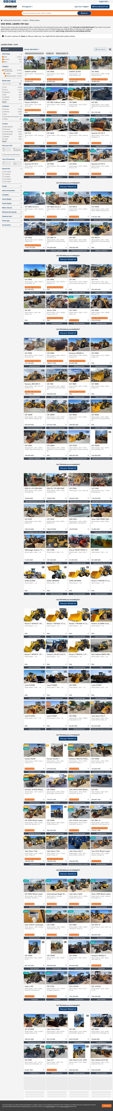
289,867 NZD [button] (95, 799)
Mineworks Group (57, 563)
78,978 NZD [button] (73, 529)
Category (5, 66)
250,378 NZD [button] (95, 1070)
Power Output (6, 203)
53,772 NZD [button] (51, 1039)
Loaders (25, 20)
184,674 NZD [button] (29, 1039)
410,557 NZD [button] (95, 217)
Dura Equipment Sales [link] (34, 698)
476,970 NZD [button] (95, 320)
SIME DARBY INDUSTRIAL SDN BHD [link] (101, 458)
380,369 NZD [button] (73, 455)
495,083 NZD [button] (51, 394)
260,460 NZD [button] (51, 965)
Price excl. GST (7, 145)
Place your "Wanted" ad (68, 187)
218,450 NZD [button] (51, 769)
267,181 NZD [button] (29, 965)
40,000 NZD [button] (95, 81)
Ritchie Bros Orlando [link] (34, 907)
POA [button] (26, 112)
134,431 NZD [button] (51, 799)
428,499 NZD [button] (73, 861)
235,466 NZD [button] (95, 289)
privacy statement (64, 1106)
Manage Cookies (50, 1106)
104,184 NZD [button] (73, 996)
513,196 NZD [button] (29, 363)
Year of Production (8, 159)
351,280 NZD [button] (95, 560)
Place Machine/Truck (101, 7)
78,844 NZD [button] (29, 498)
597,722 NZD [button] (95, 112)
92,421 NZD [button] (29, 1070)
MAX (14, 148)
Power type (6, 220)
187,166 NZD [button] (51, 560)
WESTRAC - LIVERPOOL (101, 115)
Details (4, 186)
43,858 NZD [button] (95, 1039)
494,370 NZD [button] (73, 1039)
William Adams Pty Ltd (35, 323)
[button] (12, 49)
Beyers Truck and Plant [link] (35, 594)
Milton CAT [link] (57, 772)
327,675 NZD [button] (95, 726)
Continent (5, 106)
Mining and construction (12, 20)
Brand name (6, 80)
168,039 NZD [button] (29, 861)
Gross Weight (6, 199)
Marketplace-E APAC (34, 84)
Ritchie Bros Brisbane (56, 115)
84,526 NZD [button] (73, 363)
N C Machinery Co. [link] (79, 1042)
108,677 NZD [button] (51, 363)
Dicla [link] (101, 667)
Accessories (6, 225)
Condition (5, 195)
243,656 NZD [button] (73, 965)
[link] (34, 62)
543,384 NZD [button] (51, 247)
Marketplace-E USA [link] (101, 833)
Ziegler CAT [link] (57, 802)
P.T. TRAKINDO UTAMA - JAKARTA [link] (34, 532)
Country (5, 123)
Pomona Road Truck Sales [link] (101, 532)
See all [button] (4, 102)
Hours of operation (8, 190)
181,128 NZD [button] (29, 289)
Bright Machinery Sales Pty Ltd (101, 563)
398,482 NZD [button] (73, 247)
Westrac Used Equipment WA (101, 220)
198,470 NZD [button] (29, 529)
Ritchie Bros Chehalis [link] (56, 907)
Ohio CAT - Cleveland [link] (79, 1073)
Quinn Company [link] (101, 938)
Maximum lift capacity (9, 212)
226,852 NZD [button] (95, 935)
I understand (106, 1105)
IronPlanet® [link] (101, 968)
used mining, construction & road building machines (73, 31)
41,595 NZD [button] (29, 560)
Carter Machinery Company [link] (101, 802)
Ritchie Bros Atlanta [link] (34, 802)
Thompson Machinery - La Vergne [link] (101, 772)
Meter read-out (7, 207)
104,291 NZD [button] (73, 498)
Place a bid (51, 112)
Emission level (7, 216)
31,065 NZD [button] (95, 529)
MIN (3, 148)
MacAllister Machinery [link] (79, 729)
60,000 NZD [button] (51, 81)
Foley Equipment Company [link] (57, 833)
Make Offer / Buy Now (31, 79)
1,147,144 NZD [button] (30, 247)
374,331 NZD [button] (51, 425)
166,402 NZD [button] (95, 455)
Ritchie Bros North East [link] (35, 833)
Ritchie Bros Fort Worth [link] (79, 772)
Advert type (6, 54)
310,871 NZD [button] (95, 830)
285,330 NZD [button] (51, 830)
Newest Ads (6, 168)
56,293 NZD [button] (73, 726)
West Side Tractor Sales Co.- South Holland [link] (80, 864)
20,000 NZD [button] (29, 81)
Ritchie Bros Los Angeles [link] (34, 772)
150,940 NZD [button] (29, 455)
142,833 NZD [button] (95, 769)
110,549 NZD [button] (95, 498)
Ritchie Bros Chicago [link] (57, 1073)
